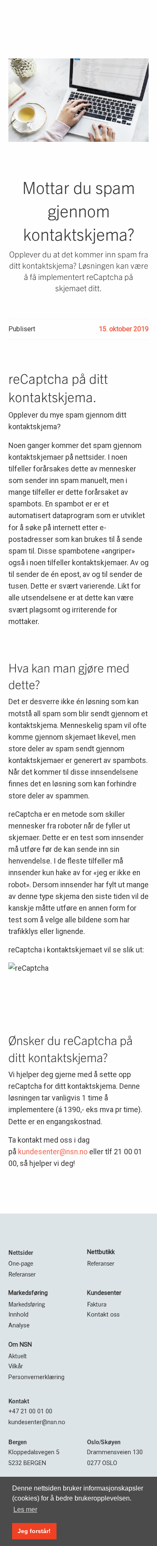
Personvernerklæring (36, 1377)
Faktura (96, 1304)
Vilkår (15, 1366)
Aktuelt (17, 1356)
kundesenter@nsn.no (53, 1152)
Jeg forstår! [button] (34, 1531)
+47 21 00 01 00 (30, 1411)
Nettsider (20, 1252)
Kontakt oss (103, 1314)
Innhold (18, 1314)
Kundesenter (104, 1293)
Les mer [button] (25, 1509)
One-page (20, 1263)
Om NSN (20, 1344)
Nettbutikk (101, 1252)
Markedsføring (28, 1293)
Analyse (19, 1325)
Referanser (22, 1274)
